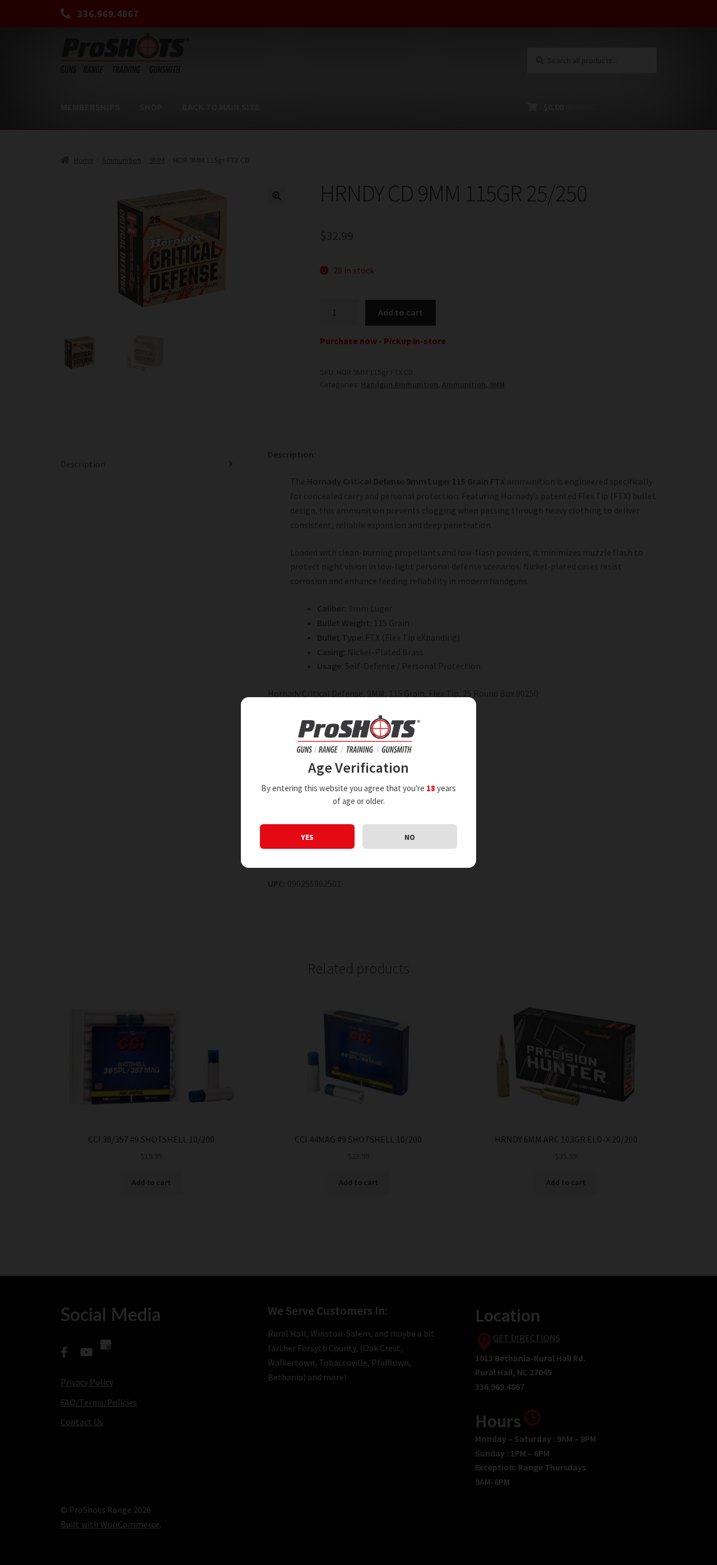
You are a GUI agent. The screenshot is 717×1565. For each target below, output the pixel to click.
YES (307, 837)
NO (409, 837)
